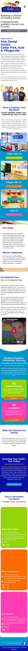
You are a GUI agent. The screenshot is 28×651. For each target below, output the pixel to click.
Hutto (16, 311)
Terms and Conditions (17, 643)
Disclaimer (11, 642)
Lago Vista (12, 311)
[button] (24, 6)
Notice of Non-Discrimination (19, 642)
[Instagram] (8, 545)
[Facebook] (4, 545)
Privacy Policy (5, 642)
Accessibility (9, 643)
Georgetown (4, 312)
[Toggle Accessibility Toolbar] (24, 643)
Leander (6, 311)
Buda (20, 311)
